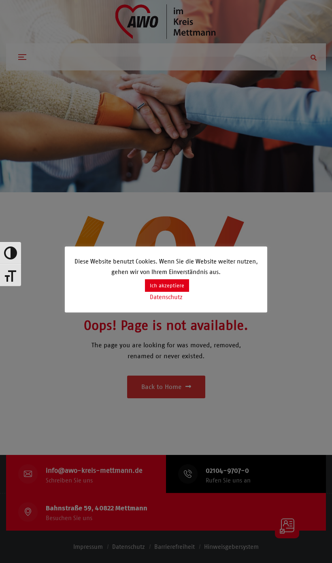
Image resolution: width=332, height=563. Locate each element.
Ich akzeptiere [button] (167, 286)
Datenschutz (166, 297)
